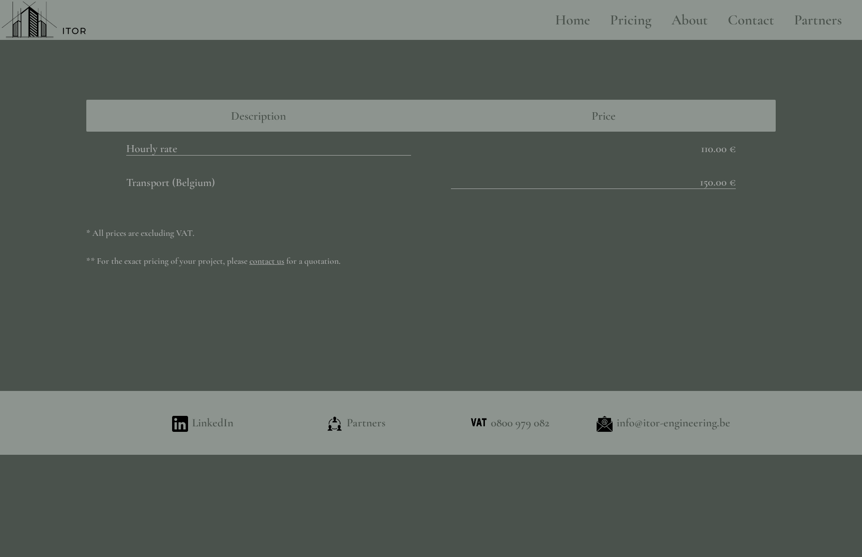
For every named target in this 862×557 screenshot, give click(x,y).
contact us (266, 261)
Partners (818, 19)
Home (572, 19)
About (689, 19)
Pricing (630, 19)
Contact (751, 19)
